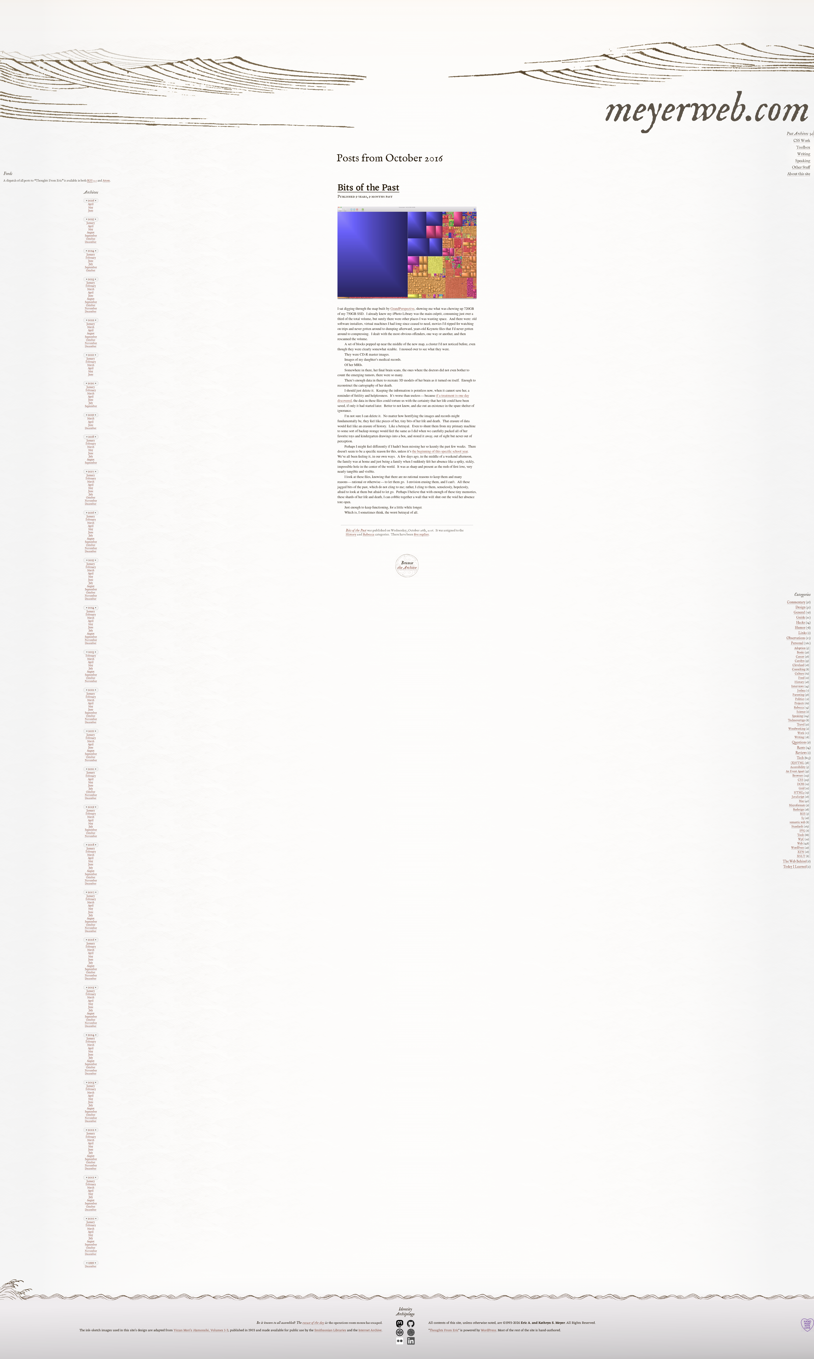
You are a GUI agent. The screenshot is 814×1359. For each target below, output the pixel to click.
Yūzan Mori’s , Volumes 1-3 (201, 1330)
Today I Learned (795, 867)
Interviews (797, 686)
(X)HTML (797, 763)
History (351, 534)
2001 (91, 1177)
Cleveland (798, 665)
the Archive (407, 568)
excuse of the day (313, 1322)
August (90, 232)
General (799, 612)
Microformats (797, 805)
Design (801, 607)
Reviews (801, 753)
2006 (91, 939)
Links (802, 633)
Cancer (800, 657)
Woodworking (796, 729)
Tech (800, 758)
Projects (799, 703)
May (90, 207)
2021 (91, 355)
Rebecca (368, 534)
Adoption (800, 648)
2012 (91, 690)
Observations (795, 638)
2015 (91, 560)
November (90, 308)
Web (800, 843)
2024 (91, 251)
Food (801, 678)
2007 (91, 892)
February (91, 258)
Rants (801, 748)
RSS (803, 814)
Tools (800, 835)
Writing (803, 154)
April (90, 204)
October (90, 239)
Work (800, 733)
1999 (91, 1263)
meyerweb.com (707, 107)
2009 (91, 807)
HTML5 (799, 793)
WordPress (797, 848)
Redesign (798, 809)
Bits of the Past (368, 188)
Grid (801, 788)
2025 (91, 219)
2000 (91, 1218)
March (90, 289)
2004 (91, 1035)
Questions (799, 742)
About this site (798, 174)
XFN (800, 852)
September (90, 235)
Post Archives (797, 133)
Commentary (796, 602)
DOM (800, 784)
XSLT (801, 856)
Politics (799, 699)
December (90, 242)
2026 (91, 200)
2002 (91, 1130)
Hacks (800, 623)
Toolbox (803, 147)
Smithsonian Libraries (330, 1330)
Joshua (801, 691)
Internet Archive (370, 1330)
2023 (91, 279)
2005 (91, 987)
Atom (106, 181)
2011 (91, 731)
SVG (802, 831)
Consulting (798, 669)
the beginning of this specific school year (440, 451)
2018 (91, 436)
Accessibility (798, 767)
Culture (799, 674)
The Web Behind (795, 861)
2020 (91, 383)
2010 (91, 769)
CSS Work (801, 140)
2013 (91, 652)
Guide (800, 618)
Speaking (802, 161)
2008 (91, 844)
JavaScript (798, 797)
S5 (802, 818)
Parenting (798, 695)
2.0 (92, 181)
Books (800, 652)
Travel (800, 724)
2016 (91, 512)
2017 (91, 471)
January (90, 223)
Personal (797, 643)
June (90, 210)
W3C (801, 839)
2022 (91, 320)
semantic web (797, 822)
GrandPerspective (402, 308)
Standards (797, 826)
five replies (421, 534)
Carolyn (799, 661)
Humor (800, 628)
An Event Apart (795, 771)
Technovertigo (796, 720)
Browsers (797, 776)
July (91, 264)
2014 (91, 607)
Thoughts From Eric (443, 1330)
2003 (91, 1082)
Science (801, 712)
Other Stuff (801, 167)
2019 (91, 415)
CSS (800, 780)
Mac (801, 801)
